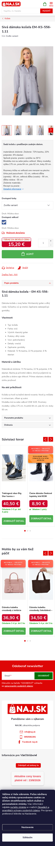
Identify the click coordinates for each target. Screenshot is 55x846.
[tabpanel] (14, 486)
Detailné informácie (12, 189)
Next (50, 439)
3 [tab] (30, 531)
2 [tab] (27, 531)
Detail (20, 521)
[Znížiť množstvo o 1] (50, 245)
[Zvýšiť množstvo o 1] (50, 241)
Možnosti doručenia (15, 232)
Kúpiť (30, 254)
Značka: (9, 274)
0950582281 (30, 736)
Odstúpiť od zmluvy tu (28, 765)
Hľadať (46, 11)
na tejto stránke (18, 807)
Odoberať (43, 675)
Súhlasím (27, 837)
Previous (45, 439)
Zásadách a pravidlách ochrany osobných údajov (25, 809)
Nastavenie (27, 827)
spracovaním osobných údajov (19, 686)
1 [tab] (25, 531)
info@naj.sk (29, 731)
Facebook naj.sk (30, 741)
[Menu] (51, 4)
